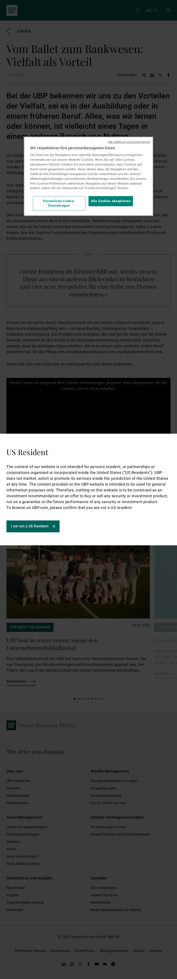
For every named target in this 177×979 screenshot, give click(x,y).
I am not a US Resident (29, 526)
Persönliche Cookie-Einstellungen (59, 203)
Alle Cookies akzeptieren (111, 201)
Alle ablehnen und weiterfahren (129, 142)
